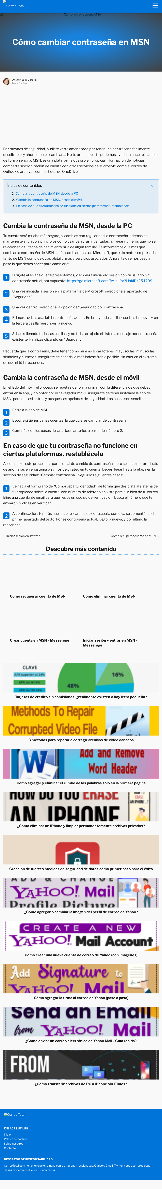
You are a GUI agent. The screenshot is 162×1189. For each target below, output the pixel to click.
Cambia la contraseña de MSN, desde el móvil (49, 200)
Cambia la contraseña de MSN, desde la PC (47, 193)
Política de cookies (15, 1139)
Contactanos (47, 1170)
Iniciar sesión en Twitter (23, 536)
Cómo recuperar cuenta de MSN (133, 536)
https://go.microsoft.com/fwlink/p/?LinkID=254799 (109, 281)
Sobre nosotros (13, 1143)
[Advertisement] (81, 114)
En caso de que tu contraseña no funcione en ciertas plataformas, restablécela (73, 206)
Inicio (7, 1134)
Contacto (10, 1148)
